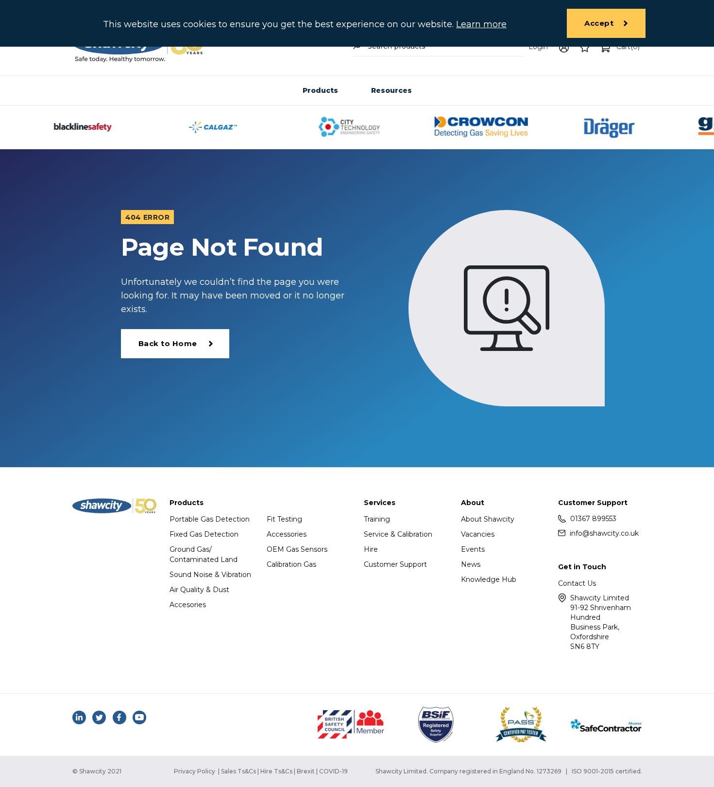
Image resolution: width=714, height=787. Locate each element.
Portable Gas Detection (210, 519)
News (470, 564)
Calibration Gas (291, 564)
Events (473, 549)
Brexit (306, 771)
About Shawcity (487, 519)
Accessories (286, 534)
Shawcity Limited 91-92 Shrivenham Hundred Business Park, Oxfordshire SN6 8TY (600, 622)
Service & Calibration (398, 534)
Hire (371, 549)
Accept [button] (598, 23)
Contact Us (577, 583)
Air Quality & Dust (199, 589)
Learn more (481, 24)
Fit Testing (284, 519)
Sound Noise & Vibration (210, 574)
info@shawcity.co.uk (604, 533)
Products (320, 90)
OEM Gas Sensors (297, 549)
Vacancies (477, 534)
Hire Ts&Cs (276, 771)
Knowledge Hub (488, 579)
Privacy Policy (194, 771)
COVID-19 (333, 771)
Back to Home (167, 343)
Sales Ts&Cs (238, 771)
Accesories (188, 604)
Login (538, 46)
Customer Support (395, 564)
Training (377, 519)
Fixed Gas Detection (204, 534)
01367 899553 (593, 518)
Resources (391, 90)
